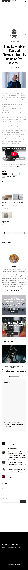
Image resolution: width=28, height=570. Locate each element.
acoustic (5, 245)
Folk (10, 245)
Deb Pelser (9, 373)
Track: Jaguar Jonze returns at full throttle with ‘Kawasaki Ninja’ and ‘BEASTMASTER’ (14, 370)
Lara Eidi (17, 67)
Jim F (17, 329)
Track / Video (16, 41)
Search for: (4, 498)
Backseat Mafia (10, 544)
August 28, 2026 (17, 373)
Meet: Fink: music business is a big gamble (5, 221)
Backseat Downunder (10, 366)
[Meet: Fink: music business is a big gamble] (7, 215)
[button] (25, 34)
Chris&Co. (17, 564)
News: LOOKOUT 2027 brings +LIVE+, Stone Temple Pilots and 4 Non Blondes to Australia (17, 471)
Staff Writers (17, 307)
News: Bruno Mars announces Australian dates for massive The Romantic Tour (17, 464)
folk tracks (17, 245)
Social (4, 488)
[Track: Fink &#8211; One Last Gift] (18, 197)
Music (10, 41)
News (21, 366)
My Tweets (5, 483)
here (18, 166)
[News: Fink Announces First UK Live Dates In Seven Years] (7, 197)
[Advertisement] (14, 17)
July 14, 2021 (11, 67)
